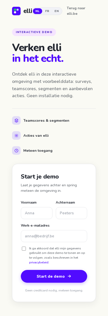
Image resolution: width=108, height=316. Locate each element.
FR (47, 11)
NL (37, 11)
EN (57, 11)
